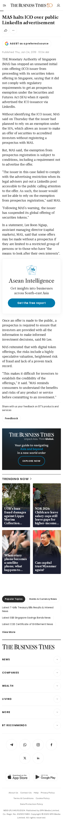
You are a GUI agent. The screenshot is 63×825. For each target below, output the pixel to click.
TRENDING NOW (15, 479)
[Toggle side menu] (4, 5)
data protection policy (31, 804)
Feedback (11, 418)
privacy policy (48, 792)
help (36, 792)
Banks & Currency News (43, 598)
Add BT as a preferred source (29, 43)
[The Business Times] (28, 5)
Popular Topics (13, 598)
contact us (26, 792)
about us (13, 792)
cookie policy (43, 798)
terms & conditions (23, 798)
